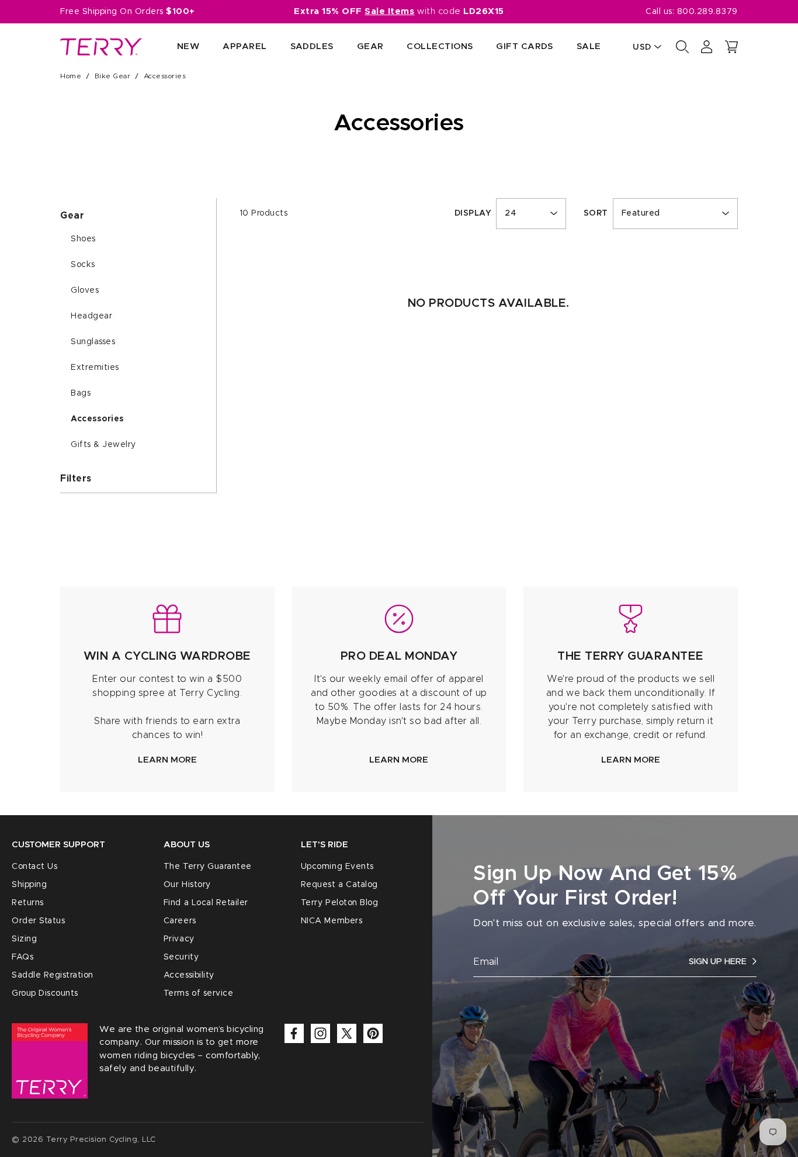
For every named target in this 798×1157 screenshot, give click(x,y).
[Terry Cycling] (101, 47)
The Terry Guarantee (208, 866)
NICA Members (331, 921)
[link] (167, 689)
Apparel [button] (244, 46)
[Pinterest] (373, 1033)
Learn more (167, 760)
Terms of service (198, 993)
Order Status (38, 921)
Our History (187, 885)
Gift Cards (524, 46)
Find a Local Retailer (206, 903)
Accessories (97, 419)
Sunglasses (93, 342)
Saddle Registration (52, 975)
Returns (28, 903)
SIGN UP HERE (718, 961)
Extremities (95, 367)
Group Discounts (45, 993)
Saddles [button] (312, 46)
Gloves (85, 290)
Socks (83, 265)
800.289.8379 (707, 12)
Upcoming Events (337, 866)
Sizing (24, 939)
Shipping (29, 885)
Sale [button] (589, 46)
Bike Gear (113, 75)
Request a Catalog (339, 885)
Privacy (179, 939)
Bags (81, 393)
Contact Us (34, 866)
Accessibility (189, 975)
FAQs (22, 957)
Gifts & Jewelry (103, 445)
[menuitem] (176, 47)
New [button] (188, 46)
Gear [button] (370, 46)
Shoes (83, 239)
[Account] (706, 46)
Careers (180, 921)
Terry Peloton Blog (339, 903)
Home (70, 75)
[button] (731, 46)
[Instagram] (320, 1033)
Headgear (91, 316)
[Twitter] (346, 1033)
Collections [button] (440, 46)
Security (181, 957)
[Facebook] (294, 1033)
